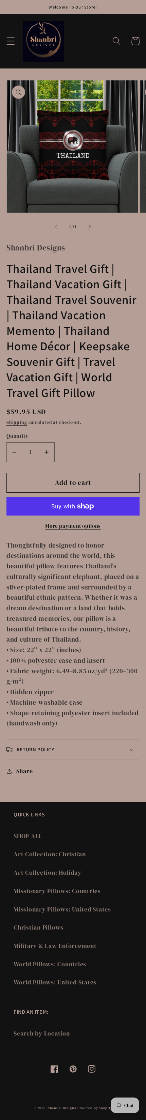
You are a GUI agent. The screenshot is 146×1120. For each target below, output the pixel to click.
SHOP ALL (28, 836)
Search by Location (42, 1033)
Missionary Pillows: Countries (57, 891)
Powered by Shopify (94, 1107)
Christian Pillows (38, 927)
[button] (10, 41)
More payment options (73, 526)
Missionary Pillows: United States (62, 909)
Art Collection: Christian (50, 854)
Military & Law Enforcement (55, 946)
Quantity (17, 436)
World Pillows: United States (55, 982)
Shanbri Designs (62, 1107)
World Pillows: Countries (50, 964)
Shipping (16, 422)
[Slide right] (90, 226)
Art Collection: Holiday (47, 873)
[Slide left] (56, 226)
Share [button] (24, 771)
